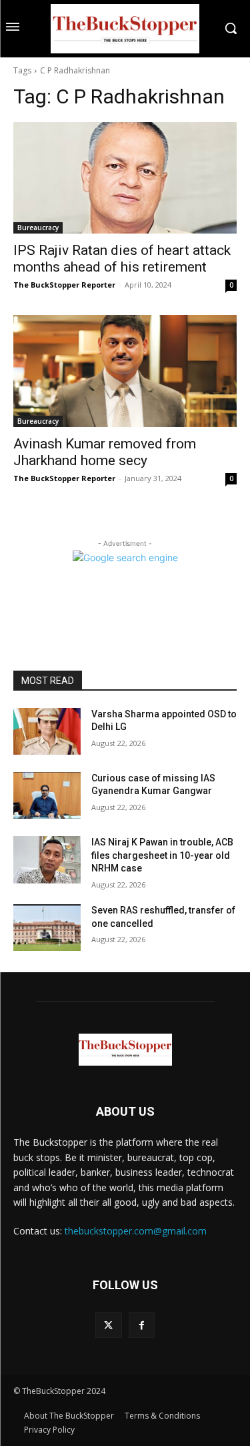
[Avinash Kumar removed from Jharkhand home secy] (125, 371)
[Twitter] (108, 1325)
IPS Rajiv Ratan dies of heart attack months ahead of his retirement (122, 258)
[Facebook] (142, 1325)
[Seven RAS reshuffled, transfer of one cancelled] (47, 927)
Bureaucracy (38, 227)
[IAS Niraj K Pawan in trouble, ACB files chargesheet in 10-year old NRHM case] (47, 859)
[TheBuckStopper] (125, 28)
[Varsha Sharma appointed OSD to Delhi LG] (47, 731)
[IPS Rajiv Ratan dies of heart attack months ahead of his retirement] (125, 178)
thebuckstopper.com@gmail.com (136, 1230)
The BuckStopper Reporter (64, 285)
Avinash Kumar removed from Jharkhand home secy (104, 452)
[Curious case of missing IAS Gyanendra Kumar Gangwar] (47, 795)
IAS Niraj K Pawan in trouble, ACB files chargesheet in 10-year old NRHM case (162, 855)
